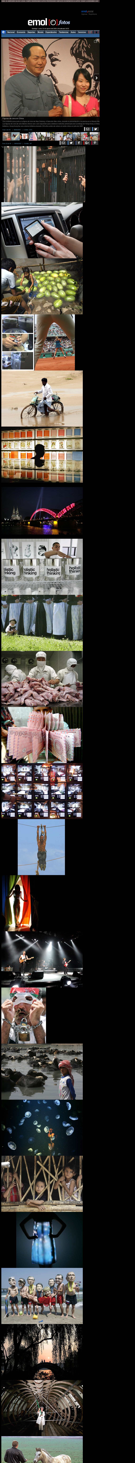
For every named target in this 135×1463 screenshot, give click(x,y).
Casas (83, 1)
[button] (96, 42)
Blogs (18, 1)
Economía (21, 32)
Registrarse (93, 14)
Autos (43, 1)
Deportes (31, 32)
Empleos (60, 1)
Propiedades (51, 1)
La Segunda (90, 1)
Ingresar (84, 14)
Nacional (11, 32)
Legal (23, 1)
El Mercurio (10, 1)
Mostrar (50, 6)
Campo (28, 1)
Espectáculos (51, 32)
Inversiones (36, 1)
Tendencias (63, 32)
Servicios (82, 32)
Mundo (40, 32)
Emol (3, 1)
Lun (96, 1)
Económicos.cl (69, 1)
